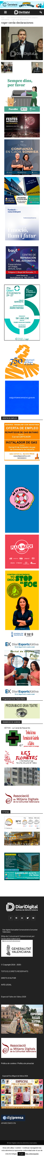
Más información (32, 1154)
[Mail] (22, 918)
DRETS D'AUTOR (8, 978)
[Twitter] (27, 918)
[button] (41, 12)
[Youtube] (33, 918)
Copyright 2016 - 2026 (12, 965)
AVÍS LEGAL (6, 985)
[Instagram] (16, 918)
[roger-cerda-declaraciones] (22, 59)
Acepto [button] (21, 1154)
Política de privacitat (26, 1063)
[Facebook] (10, 918)
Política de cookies (8, 1063)
